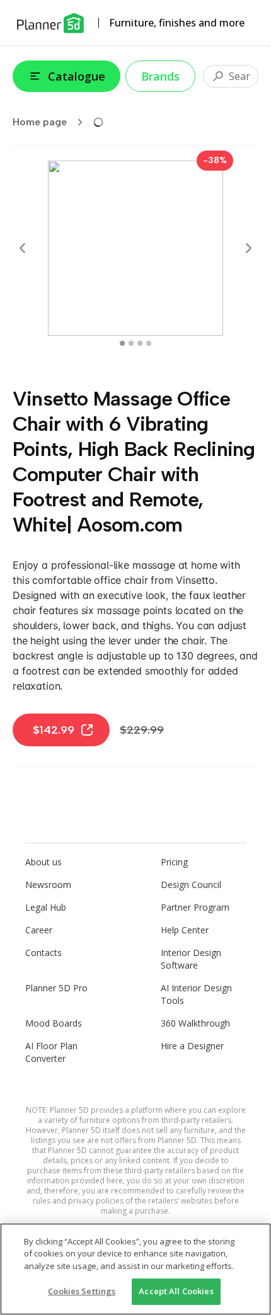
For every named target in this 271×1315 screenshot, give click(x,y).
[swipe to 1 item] (131, 343)
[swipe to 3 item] (148, 343)
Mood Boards (53, 1023)
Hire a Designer (192, 1046)
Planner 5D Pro (56, 988)
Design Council (191, 885)
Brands (160, 76)
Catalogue (76, 76)
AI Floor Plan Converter (51, 1052)
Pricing (174, 862)
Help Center (185, 930)
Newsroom (48, 885)
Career (38, 930)
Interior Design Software (191, 959)
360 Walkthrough (195, 1023)
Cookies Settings (81, 1291)
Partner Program (195, 907)
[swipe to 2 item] (139, 343)
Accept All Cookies (176, 1291)
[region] (135, 1269)
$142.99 (53, 730)
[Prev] (23, 248)
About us (43, 862)
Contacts (43, 953)
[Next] (248, 248)
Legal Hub (45, 907)
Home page (40, 122)
